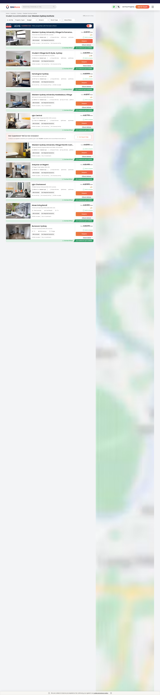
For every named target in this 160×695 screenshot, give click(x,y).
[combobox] (39, 7)
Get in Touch (142, 7)
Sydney (19, 13)
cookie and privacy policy (101, 693)
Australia (13, 13)
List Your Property (128, 7)
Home (7, 13)
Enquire (84, 41)
